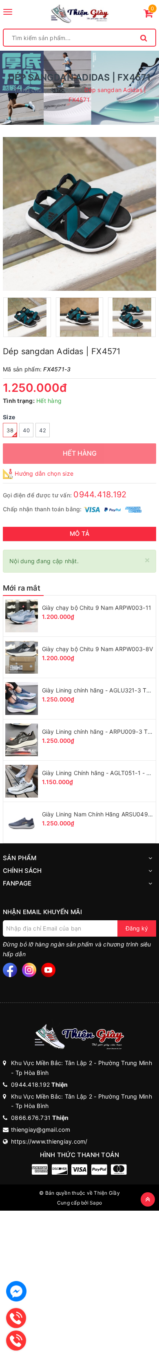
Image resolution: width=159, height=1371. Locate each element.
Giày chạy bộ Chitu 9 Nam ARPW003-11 (96, 607)
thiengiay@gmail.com (40, 1129)
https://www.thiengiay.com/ (49, 1141)
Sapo (96, 1203)
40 (26, 430)
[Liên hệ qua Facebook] (16, 1291)
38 (10, 430)
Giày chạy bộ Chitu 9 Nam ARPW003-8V (97, 648)
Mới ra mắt (21, 588)
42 (42, 430)
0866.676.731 (40, 1117)
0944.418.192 (99, 494)
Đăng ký (137, 928)
